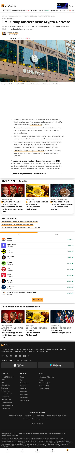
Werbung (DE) (44, 386)
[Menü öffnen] (73, 6)
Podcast (23, 389)
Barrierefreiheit (6, 394)
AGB (33, 424)
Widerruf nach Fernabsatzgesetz (33, 419)
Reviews (23, 386)
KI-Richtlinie (5, 409)
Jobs (2, 382)
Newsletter (24, 398)
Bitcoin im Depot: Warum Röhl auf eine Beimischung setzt (19, 222)
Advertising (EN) (44, 383)
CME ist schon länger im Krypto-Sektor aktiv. (29, 151)
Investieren (24, 383)
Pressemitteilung (36, 125)
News (22, 377)
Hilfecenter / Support (46, 377)
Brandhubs (24, 395)
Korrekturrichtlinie (7, 406)
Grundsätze (5, 397)
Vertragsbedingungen (15, 415)
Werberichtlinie (6, 403)
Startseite (4, 16)
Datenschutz (5, 391)
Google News (24, 400)
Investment (20, 16)
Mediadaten (5, 385)
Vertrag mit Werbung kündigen (56, 415)
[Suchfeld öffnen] (70, 6)
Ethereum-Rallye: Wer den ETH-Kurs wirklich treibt (17, 224)
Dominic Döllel (13, 33)
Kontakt (41, 380)
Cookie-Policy (40, 415)
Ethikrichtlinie (6, 400)
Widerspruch (50, 419)
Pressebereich (44, 389)
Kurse (22, 380)
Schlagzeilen (12, 16)
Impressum (5, 388)
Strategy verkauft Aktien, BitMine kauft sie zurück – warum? (20, 227)
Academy (23, 392)
